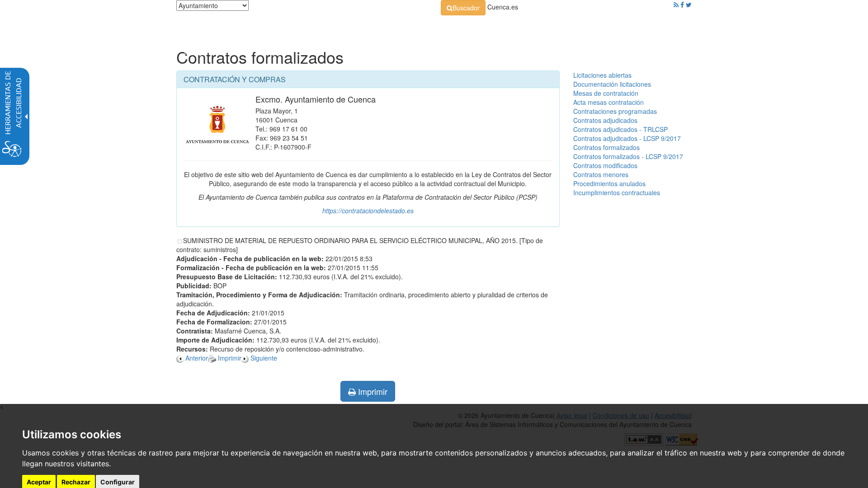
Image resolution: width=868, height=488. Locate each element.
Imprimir (371, 391)
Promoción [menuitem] (626, 27)
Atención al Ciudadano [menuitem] (559, 27)
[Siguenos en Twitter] (689, 4)
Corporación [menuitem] (304, 27)
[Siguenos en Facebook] (682, 4)
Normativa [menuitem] (413, 27)
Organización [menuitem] (360, 27)
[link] (463, 7)
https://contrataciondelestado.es (368, 210)
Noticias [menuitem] (666, 27)
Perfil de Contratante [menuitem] (477, 27)
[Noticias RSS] (676, 4)
